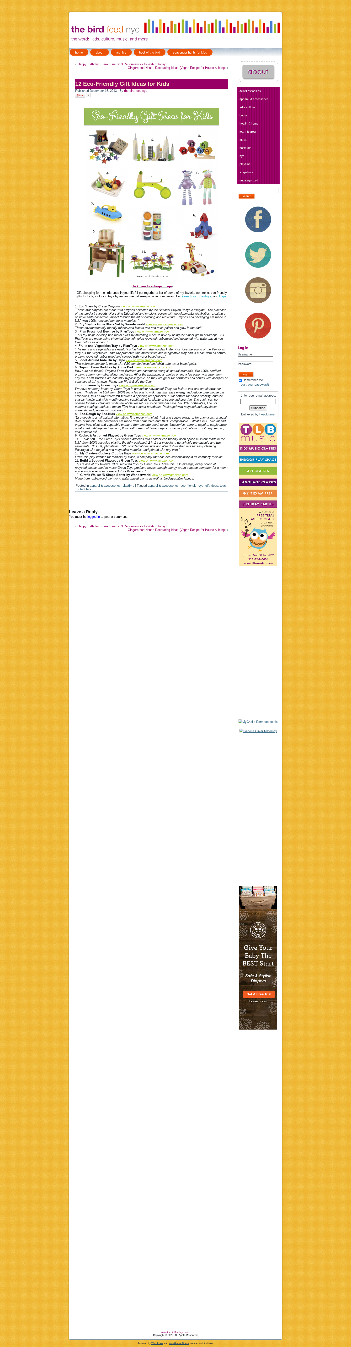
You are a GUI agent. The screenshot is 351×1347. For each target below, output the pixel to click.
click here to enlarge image (152, 286)
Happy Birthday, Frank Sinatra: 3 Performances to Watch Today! (122, 64)
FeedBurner (267, 414)
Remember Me (253, 379)
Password (244, 363)
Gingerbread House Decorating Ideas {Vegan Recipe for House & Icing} (177, 68)
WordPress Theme (179, 1343)
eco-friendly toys (192, 485)
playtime (128, 485)
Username (245, 354)
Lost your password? (255, 384)
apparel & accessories (105, 485)
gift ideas (211, 485)
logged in (93, 516)
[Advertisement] (258, 809)
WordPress (157, 1343)
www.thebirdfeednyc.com (175, 1332)
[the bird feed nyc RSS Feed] (72, 1334)
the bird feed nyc (135, 91)
